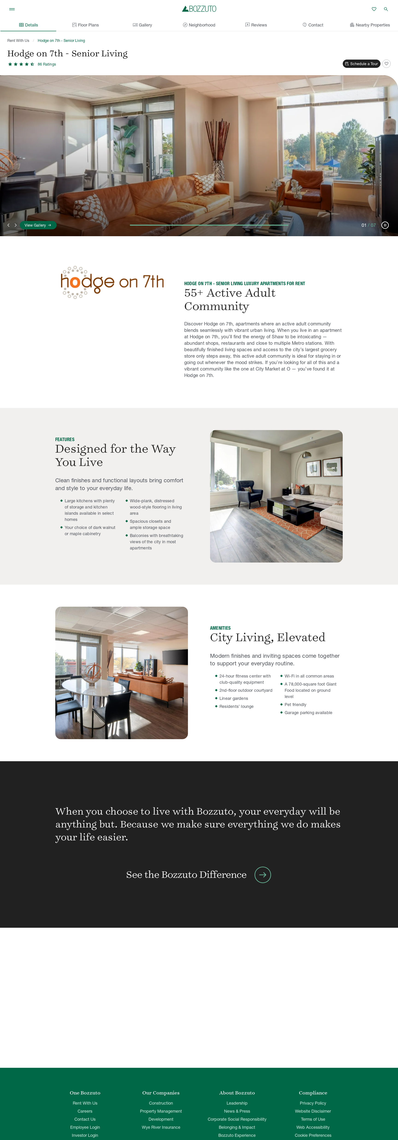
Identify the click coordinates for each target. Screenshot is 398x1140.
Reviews (256, 25)
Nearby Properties (369, 25)
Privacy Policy (313, 1103)
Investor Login (85, 1135)
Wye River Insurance (161, 1127)
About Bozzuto (237, 1093)
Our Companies (161, 1093)
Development (161, 1119)
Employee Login (85, 1127)
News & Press (237, 1111)
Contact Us (85, 1119)
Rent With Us (18, 40)
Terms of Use (313, 1119)
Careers (85, 1111)
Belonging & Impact (237, 1127)
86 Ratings (47, 64)
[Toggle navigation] (12, 9)
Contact (312, 25)
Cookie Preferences (313, 1135)
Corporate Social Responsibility (237, 1119)
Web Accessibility (313, 1127)
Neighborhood (198, 25)
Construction (161, 1103)
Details (28, 25)
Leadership (237, 1103)
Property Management (161, 1111)
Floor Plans (88, 25)
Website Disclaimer (313, 1111)
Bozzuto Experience (237, 1135)
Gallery (142, 25)
